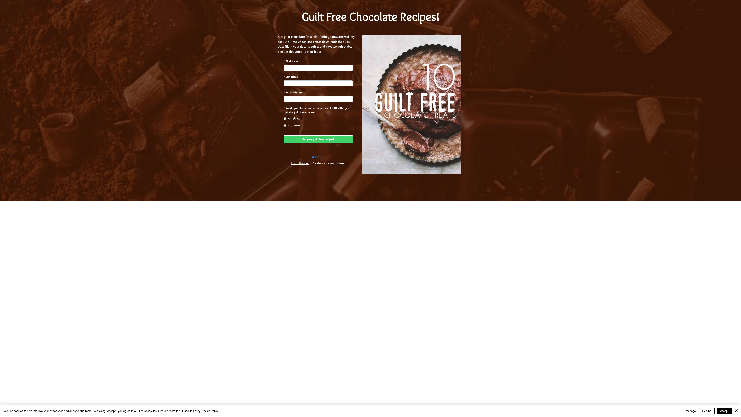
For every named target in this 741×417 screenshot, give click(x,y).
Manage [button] (691, 411)
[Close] (736, 411)
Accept (724, 411)
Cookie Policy (210, 411)
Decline (706, 411)
